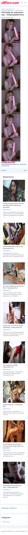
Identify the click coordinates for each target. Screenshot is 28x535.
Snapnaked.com (13, 508)
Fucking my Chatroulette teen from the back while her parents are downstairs (13, 205)
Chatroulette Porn (7, 209)
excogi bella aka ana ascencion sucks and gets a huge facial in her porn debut (13, 446)
